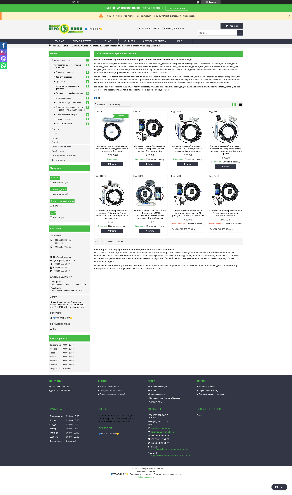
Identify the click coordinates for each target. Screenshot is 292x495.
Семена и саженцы (64, 72)
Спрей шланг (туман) (208, 390)
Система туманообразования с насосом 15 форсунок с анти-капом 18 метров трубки (149, 148)
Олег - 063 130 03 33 (59, 387)
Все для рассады (64, 77)
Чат (281, 487)
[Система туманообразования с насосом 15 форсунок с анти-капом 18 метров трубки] (149, 129)
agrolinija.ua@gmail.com (64, 260)
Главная (59, 41)
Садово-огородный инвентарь (69, 93)
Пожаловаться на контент (141, 474)
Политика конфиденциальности (167, 474)
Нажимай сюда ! (177, 8)
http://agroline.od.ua (62, 257)
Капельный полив (207, 387)
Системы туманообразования (105, 45)
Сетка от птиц (155, 402)
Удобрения (60, 81)
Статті (55, 142)
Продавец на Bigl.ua (146, 471)
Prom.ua (159, 469)
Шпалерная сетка (157, 394)
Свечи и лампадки (64, 124)
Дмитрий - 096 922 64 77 (61, 390)
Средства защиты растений (68, 102)
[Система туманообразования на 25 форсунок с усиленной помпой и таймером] (225, 193)
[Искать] (240, 33)
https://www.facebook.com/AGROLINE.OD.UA (69, 290)
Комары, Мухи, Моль (109, 387)
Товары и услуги (82, 41)
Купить (113, 164)
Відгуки (55, 129)
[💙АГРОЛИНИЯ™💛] (66, 33)
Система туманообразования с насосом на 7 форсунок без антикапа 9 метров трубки (187, 148)
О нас (108, 41)
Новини (55, 138)
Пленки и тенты (63, 119)
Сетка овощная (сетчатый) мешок (164, 398)
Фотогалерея (58, 160)
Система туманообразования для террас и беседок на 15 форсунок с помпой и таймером (188, 213)
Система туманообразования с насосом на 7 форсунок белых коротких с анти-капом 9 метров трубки (226, 150)
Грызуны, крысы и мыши (111, 390)
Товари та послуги (61, 60)
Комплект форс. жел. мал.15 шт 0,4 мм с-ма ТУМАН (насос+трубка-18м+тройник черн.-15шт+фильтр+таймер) (150, 214)
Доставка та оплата (154, 41)
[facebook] (95, 98)
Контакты (129, 41)
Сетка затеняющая (158, 387)
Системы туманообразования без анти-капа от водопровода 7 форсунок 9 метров (112, 148)
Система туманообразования (212, 394)
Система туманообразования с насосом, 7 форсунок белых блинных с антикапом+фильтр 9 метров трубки (112, 214)
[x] (99, 98)
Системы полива (79, 45)
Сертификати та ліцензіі (64, 155)
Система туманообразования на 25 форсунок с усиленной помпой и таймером (225, 213)
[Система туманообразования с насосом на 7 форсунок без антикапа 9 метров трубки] (187, 129)
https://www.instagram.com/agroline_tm (69, 284)
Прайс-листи (58, 151)
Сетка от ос (154, 390)
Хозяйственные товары (66, 114)
